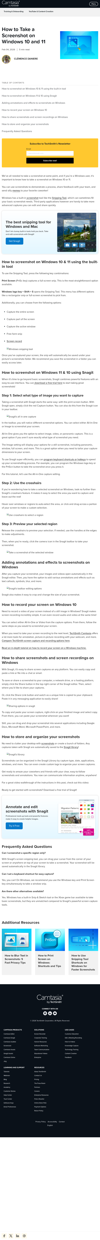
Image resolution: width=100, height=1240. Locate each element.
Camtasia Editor (9, 1034)
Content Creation (71, 1053)
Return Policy (38, 1111)
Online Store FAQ (40, 1103)
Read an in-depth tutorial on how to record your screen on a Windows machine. (44, 648)
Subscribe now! (50, 161)
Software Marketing (41, 1046)
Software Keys (9, 1103)
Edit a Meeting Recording (73, 1038)
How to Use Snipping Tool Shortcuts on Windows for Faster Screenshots (83, 962)
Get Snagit (14, 241)
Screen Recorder (39, 1034)
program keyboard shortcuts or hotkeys (65, 459)
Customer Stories (9, 1091)
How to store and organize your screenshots (25, 124)
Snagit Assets (8, 1053)
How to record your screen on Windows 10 (24, 110)
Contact (62, 1122)
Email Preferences (10, 1107)
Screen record (14, 341)
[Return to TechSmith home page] (11, 4)
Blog (5, 1079)
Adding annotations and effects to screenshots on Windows (33, 103)
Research (7, 1083)
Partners (37, 1087)
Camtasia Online (9, 1057)
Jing (5, 1061)
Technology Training (71, 1049)
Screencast (7, 1046)
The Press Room (39, 1083)
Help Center (8, 1095)
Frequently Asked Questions (17, 131)
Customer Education (72, 1034)
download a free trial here (48, 383)
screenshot (32, 198)
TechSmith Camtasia (80, 633)
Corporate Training (40, 1038)
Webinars (7, 1075)
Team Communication (41, 1049)
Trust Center (8, 1099)
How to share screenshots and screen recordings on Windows (35, 117)
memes (16, 190)
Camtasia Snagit (9, 1038)
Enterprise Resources (41, 1095)
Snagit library (71, 747)
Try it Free (14, 826)
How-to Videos (70, 1042)
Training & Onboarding (13, 11)
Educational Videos (40, 1053)
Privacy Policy (40, 1122)
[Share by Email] (24, 1235)
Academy (7, 1087)
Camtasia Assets (9, 1049)
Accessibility (52, 1122)
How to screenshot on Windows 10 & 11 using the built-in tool (34, 89)
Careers (37, 1091)
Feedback (68, 1057)
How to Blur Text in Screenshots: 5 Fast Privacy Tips (16, 959)
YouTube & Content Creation (41, 11)
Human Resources (40, 1042)
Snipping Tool (59, 198)
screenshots (47, 743)
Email (28, 149)
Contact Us (38, 1075)
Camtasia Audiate (10, 1042)
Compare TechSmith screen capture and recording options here (36, 641)
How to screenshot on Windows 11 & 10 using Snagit (29, 96)
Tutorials (6, 1071)
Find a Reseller (39, 1099)
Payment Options (40, 1107)
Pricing (36, 1079)
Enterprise (37, 1057)
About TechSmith (40, 1071)
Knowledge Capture (71, 1046)
